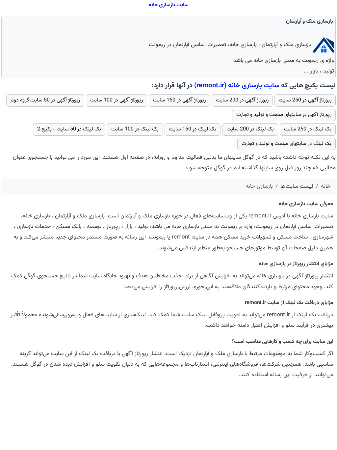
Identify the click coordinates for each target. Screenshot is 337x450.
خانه (325, 186)
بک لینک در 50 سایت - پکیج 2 (69, 129)
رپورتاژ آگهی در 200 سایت (242, 100)
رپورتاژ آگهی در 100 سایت (116, 100)
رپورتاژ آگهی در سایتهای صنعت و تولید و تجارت (283, 115)
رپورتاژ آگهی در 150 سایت (179, 100)
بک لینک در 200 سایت (250, 129)
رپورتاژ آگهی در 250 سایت (305, 100)
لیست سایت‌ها (296, 186)
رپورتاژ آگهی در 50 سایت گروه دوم (45, 100)
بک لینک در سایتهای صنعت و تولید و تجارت (286, 144)
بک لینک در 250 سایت (307, 129)
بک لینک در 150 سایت (192, 129)
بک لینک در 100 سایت (135, 129)
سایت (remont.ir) (236, 85)
